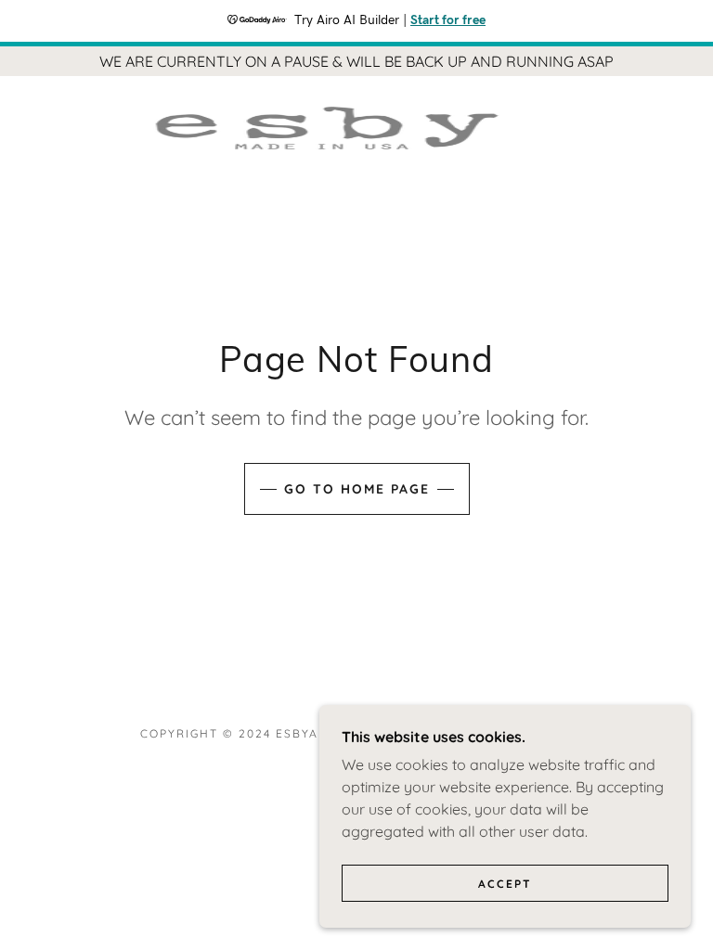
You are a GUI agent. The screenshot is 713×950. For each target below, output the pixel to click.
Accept (505, 884)
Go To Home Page (357, 489)
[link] (334, 128)
